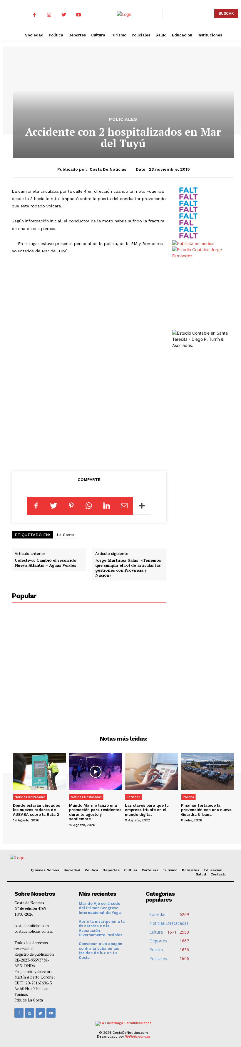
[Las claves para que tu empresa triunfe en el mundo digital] (151, 771)
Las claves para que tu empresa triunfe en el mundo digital (147, 810)
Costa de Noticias (108, 169)
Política (188, 797)
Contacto (218, 874)
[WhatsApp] (89, 506)
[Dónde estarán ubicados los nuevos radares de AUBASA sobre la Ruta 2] (39, 771)
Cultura (130, 870)
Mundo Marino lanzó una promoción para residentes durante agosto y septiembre (95, 812)
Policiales (123, 119)
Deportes (111, 870)
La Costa (65, 535)
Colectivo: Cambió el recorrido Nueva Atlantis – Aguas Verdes (45, 562)
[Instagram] (49, 15)
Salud (201, 874)
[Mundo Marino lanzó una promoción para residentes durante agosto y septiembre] (95, 771)
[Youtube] (78, 15)
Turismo (170, 870)
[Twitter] (64, 15)
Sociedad (133, 797)
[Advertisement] (93, 419)
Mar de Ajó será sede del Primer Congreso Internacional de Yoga (100, 908)
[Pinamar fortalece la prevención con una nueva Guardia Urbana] (207, 771)
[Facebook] (34, 15)
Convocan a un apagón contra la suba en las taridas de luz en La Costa (100, 951)
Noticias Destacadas (30, 797)
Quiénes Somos (45, 870)
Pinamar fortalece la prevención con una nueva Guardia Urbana (206, 810)
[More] (142, 506)
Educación (213, 870)
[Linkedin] (106, 506)
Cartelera (150, 870)
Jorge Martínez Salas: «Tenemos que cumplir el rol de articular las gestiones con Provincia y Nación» (128, 567)
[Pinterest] (71, 506)
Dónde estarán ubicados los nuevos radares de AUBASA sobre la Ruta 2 (36, 810)
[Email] (124, 506)
